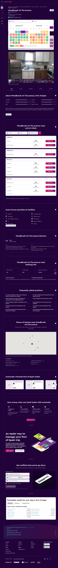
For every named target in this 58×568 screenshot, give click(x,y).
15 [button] (16, 37)
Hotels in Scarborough (35, 510)
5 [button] (33, 34)
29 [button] (16, 42)
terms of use (20, 488)
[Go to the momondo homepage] (7, 1)
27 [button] (10, 42)
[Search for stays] (1, 7)
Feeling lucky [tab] (17, 503)
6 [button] (36, 34)
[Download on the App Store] (47, 547)
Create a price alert (47, 412)
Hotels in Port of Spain (34, 6)
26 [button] (33, 42)
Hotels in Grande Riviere (35, 515)
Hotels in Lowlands (10, 513)
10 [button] (21, 34)
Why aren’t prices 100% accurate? (14, 534)
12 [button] (27, 34)
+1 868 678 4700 (11, 15)
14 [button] (13, 37)
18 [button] (24, 37)
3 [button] (21, 31)
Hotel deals (10, 6)
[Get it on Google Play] (47, 544)
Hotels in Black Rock (35, 513)
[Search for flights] (1, 5)
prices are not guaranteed (30, 527)
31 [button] (47, 42)
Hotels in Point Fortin (11, 512)
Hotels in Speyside (10, 515)
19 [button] (27, 37)
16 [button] (44, 37)
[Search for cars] (1, 10)
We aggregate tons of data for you (14, 532)
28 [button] (13, 42)
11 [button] (24, 34)
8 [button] (16, 34)
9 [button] (44, 34)
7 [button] (13, 34)
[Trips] (1, 18)
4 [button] (24, 31)
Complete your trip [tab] (25, 503)
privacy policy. (26, 488)
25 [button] (30, 42)
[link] (31, 420)
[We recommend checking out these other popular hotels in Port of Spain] (55, 377)
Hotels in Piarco (10, 510)
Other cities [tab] (10, 503)
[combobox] (19, 474)
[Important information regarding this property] (55, 263)
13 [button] (10, 37)
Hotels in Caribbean (16, 6)
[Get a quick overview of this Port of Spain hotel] (55, 95)
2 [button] (44, 31)
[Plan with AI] (1, 15)
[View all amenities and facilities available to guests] (55, 210)
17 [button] (21, 37)
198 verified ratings (17, 17)
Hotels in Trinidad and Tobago (25, 6)
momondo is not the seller (12, 530)
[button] (2, 2)
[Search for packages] (1, 12)
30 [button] (19, 42)
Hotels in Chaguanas (35, 512)
